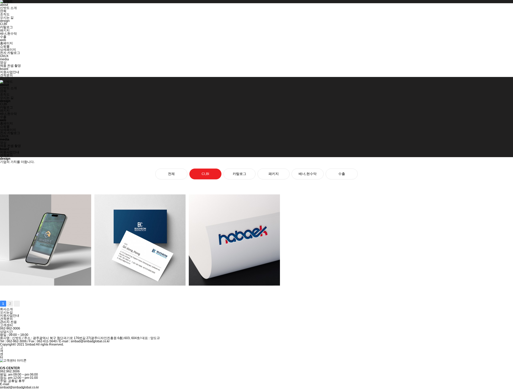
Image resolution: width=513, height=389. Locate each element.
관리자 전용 (8, 322)
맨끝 (17, 304)
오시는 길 (7, 17)
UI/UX (4, 56)
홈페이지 (6, 43)
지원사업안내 (9, 72)
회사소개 (6, 309)
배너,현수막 (8, 33)
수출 (3, 36)
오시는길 (6, 312)
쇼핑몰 (5, 46)
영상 (3, 62)
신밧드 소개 (8, 8)
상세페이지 (8, 49)
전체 (171, 174)
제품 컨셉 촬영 (10, 65)
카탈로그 (6, 27)
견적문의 (6, 75)
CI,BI (3, 24)
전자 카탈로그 (10, 53)
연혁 (3, 11)
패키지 (5, 30)
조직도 (5, 14)
